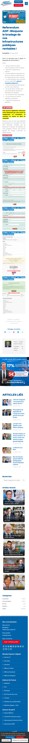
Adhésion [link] (7, 683)
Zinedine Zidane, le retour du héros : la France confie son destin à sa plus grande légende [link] (19, 437)
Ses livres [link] (7, 664)
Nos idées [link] (7, 661)
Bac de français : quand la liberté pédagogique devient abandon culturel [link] (18, 460)
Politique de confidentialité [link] (12, 701)
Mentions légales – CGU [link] (11, 705)
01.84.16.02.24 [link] (6, 635)
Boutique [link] (7, 690)
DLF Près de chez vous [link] (10, 694)
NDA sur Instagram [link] (9, 675)
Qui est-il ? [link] (7, 657)
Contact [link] (6, 698)
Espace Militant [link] (8, 713)
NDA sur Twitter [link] (9, 668)
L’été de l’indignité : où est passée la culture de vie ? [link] (19, 401)
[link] (26, 3)
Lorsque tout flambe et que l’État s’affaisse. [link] (18, 425)
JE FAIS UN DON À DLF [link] (14, 725)
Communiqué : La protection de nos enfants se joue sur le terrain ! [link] (13, 569)
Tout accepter (10, 737)
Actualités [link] (5, 53)
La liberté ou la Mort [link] (17, 448)
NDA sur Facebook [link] (9, 672)
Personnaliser (6, 740)
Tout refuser (20, 737)
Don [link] (5, 687)
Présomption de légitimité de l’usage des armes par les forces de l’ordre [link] (18, 413)
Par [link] (13, 321)
